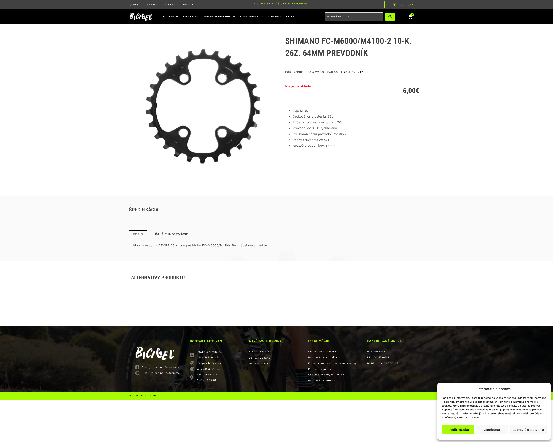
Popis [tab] (138, 234)
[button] (171, 17)
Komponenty (353, 72)
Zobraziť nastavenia (528, 430)
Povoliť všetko (458, 430)
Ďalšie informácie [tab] (171, 234)
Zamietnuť (492, 430)
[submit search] (390, 17)
